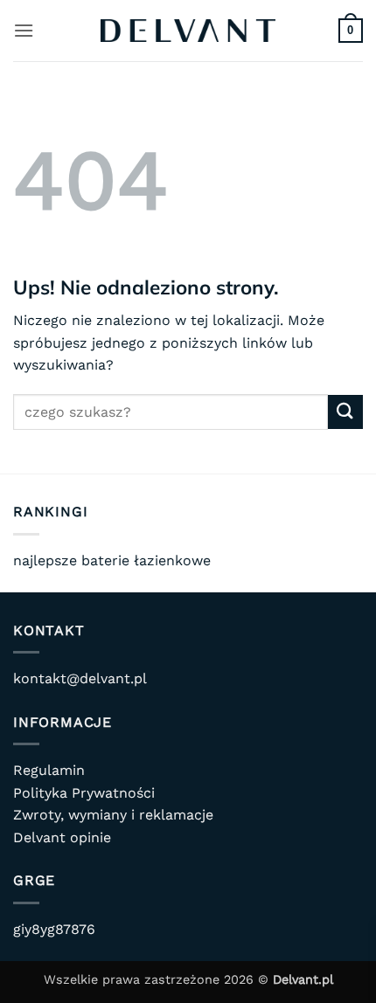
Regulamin (49, 770)
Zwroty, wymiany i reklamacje (113, 814)
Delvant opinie (62, 837)
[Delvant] (188, 31)
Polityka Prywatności (84, 793)
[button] (23, 30)
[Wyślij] (345, 412)
